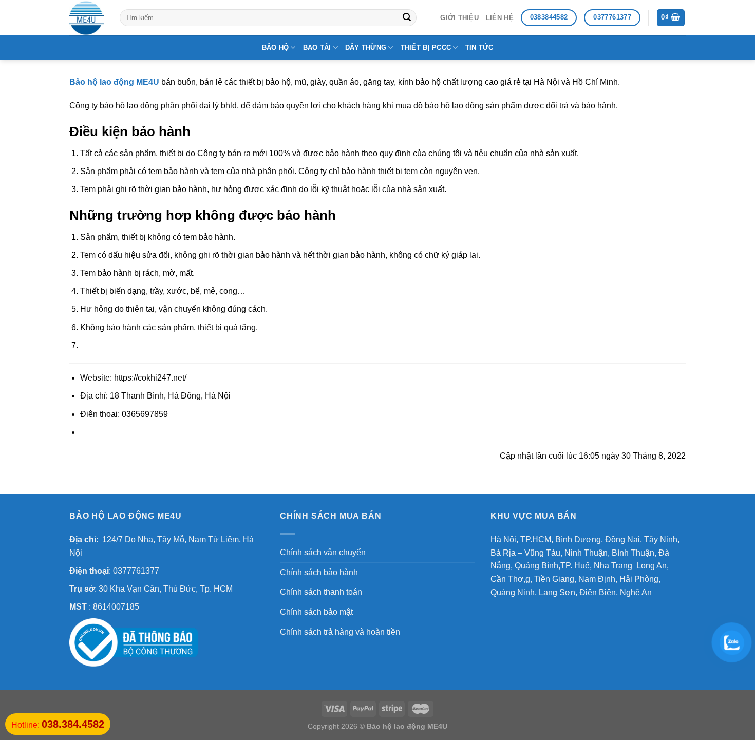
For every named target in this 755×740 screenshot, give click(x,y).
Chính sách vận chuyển (323, 552)
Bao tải (317, 47)
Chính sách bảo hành (319, 572)
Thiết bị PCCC (426, 47)
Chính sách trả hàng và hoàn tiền (340, 632)
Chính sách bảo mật (316, 612)
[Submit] (407, 18)
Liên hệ (500, 18)
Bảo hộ (275, 47)
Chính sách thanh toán (321, 591)
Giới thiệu (459, 18)
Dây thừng (365, 47)
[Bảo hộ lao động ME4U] (86, 18)
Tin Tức (479, 47)
